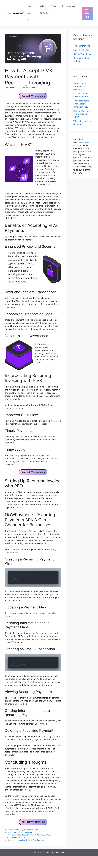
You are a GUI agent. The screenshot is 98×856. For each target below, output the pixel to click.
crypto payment (32, 495)
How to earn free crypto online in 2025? (81, 114)
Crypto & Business (15, 830)
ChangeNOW (82, 142)
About (30, 13)
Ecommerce (27, 832)
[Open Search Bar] (28, 20)
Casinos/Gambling (82, 54)
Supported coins (69, 6)
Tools (41, 6)
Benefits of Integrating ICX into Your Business (26, 840)
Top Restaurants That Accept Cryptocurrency (81, 104)
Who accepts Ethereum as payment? (79, 86)
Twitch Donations (81, 46)
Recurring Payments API (20, 531)
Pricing (54, 6)
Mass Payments (81, 50)
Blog (29, 6)
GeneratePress (57, 852)
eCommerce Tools (30, 830)
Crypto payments (15, 832)
